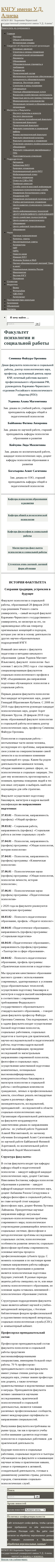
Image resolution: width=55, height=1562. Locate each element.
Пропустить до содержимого (15, 27)
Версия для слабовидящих (14, 1559)
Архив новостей (15, 1509)
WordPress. (38, 1556)
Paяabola (27, 1556)
